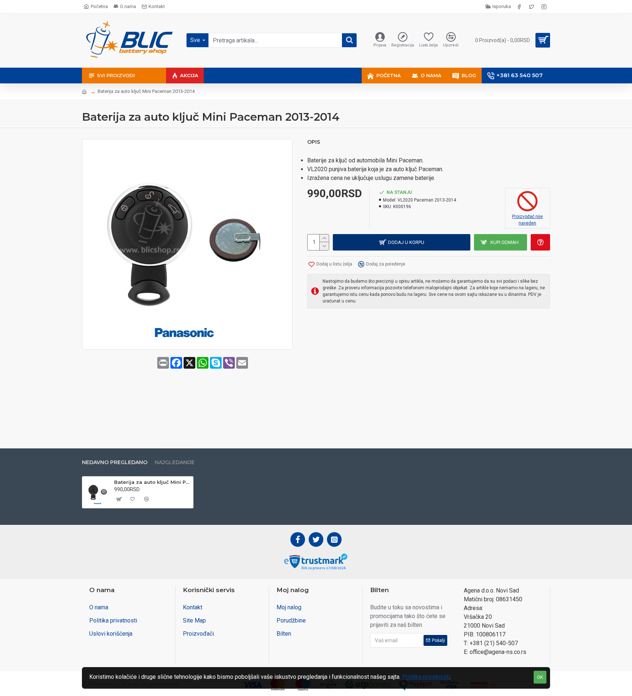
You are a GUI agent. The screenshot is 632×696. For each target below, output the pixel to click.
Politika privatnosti (426, 676)
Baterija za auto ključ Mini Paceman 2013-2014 (152, 482)
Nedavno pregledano (114, 462)
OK (540, 677)
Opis (313, 142)
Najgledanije (175, 462)
